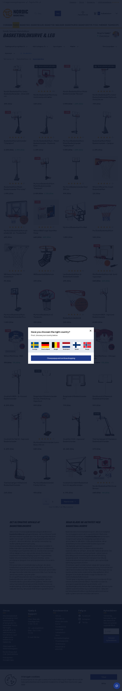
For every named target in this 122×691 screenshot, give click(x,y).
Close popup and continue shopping (61, 358)
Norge (87, 349)
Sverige (34, 349)
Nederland (66, 349)
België (56, 349)
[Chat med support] (116, 685)
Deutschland (45, 349)
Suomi (77, 349)
